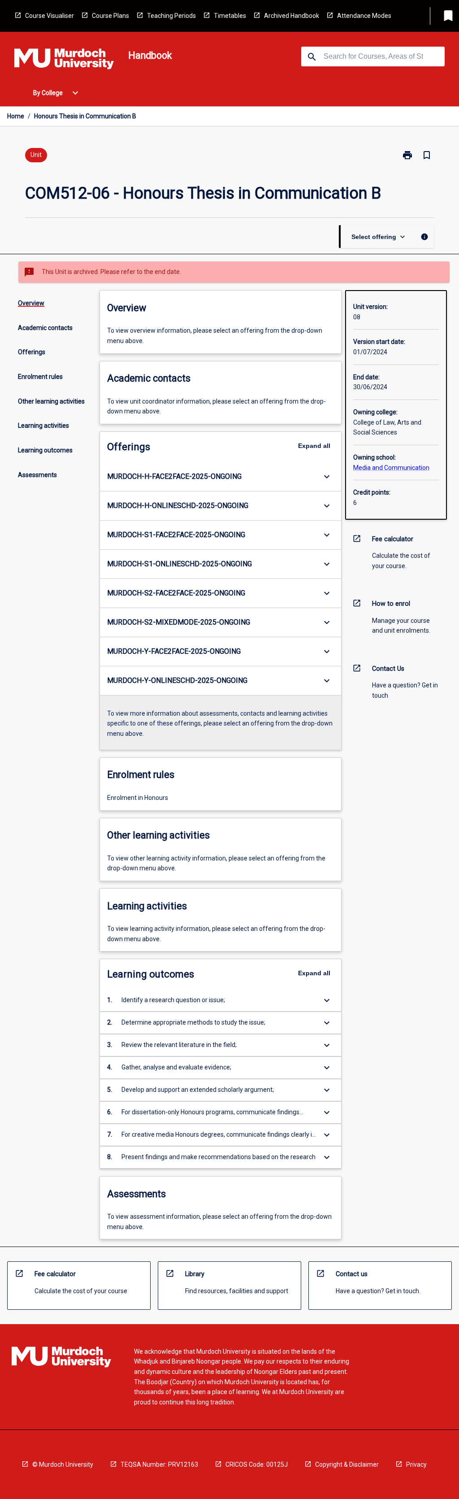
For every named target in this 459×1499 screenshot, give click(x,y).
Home (15, 116)
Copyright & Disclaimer (347, 1464)
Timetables (230, 15)
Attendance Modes (364, 15)
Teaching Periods (171, 15)
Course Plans (110, 15)
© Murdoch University (62, 1464)
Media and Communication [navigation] (391, 467)
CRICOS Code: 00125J (256, 1464)
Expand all (314, 445)
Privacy (416, 1464)
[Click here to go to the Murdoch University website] (64, 60)
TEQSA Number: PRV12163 (159, 1464)
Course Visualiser (49, 15)
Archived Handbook (291, 15)
